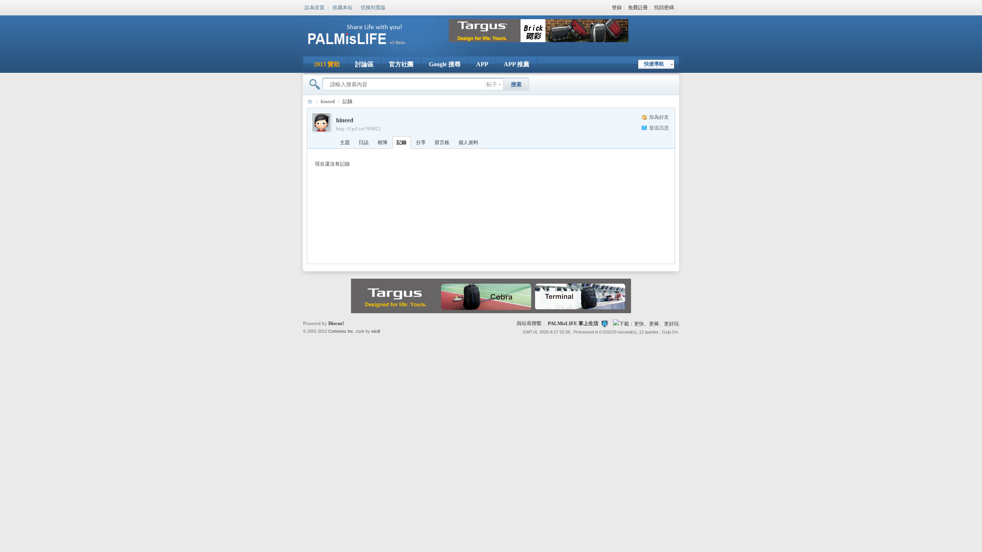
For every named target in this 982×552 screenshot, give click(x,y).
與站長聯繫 (529, 323)
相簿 (382, 142)
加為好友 (659, 117)
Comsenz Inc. (341, 331)
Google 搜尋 (445, 64)
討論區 (364, 64)
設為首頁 (315, 7)
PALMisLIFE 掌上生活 (573, 323)
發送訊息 (659, 128)
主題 (345, 142)
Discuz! (336, 323)
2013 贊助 (327, 64)
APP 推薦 (516, 64)
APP (482, 64)
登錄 (617, 7)
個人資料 (468, 142)
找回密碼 (664, 7)
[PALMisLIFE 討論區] (364, 47)
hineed (328, 101)
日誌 (364, 142)
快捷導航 (654, 64)
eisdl (375, 331)
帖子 (491, 84)
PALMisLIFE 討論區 (310, 101)
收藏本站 (343, 7)
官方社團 (401, 64)
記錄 (348, 101)
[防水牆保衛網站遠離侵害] (604, 323)
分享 (421, 142)
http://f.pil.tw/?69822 (358, 128)
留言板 (442, 142)
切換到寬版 (373, 7)
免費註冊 (638, 7)
